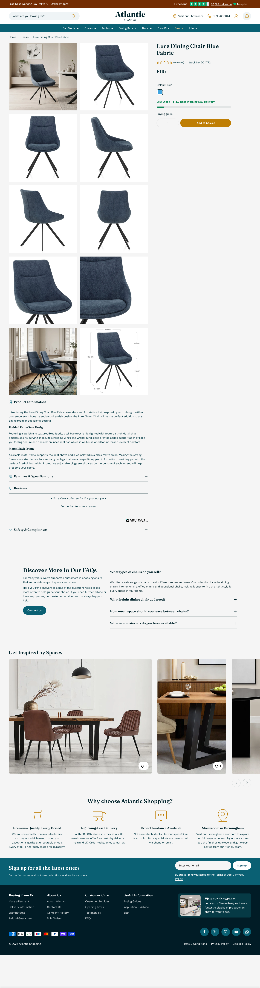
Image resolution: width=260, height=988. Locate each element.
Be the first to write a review (78, 506)
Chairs (25, 37)
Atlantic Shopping (30, 944)
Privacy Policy (220, 944)
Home (12, 37)
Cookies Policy (242, 944)
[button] (78, 506)
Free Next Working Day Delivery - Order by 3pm (38, 4)
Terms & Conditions (194, 944)
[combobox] (44, 16)
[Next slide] (247, 783)
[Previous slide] (236, 783)
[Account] (236, 16)
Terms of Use (223, 875)
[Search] (73, 16)
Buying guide (165, 114)
